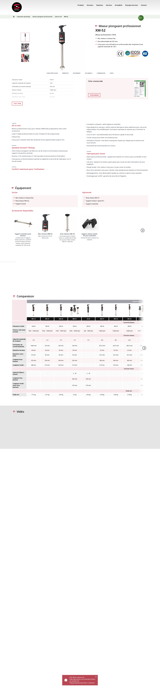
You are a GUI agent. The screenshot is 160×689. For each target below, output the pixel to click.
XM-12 (33, 319)
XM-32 (116, 319)
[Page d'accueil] (17, 7)
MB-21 (75, 319)
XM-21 (47, 319)
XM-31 (102, 319)
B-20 (88, 319)
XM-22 (61, 319)
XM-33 (129, 319)
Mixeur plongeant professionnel (120, 26)
